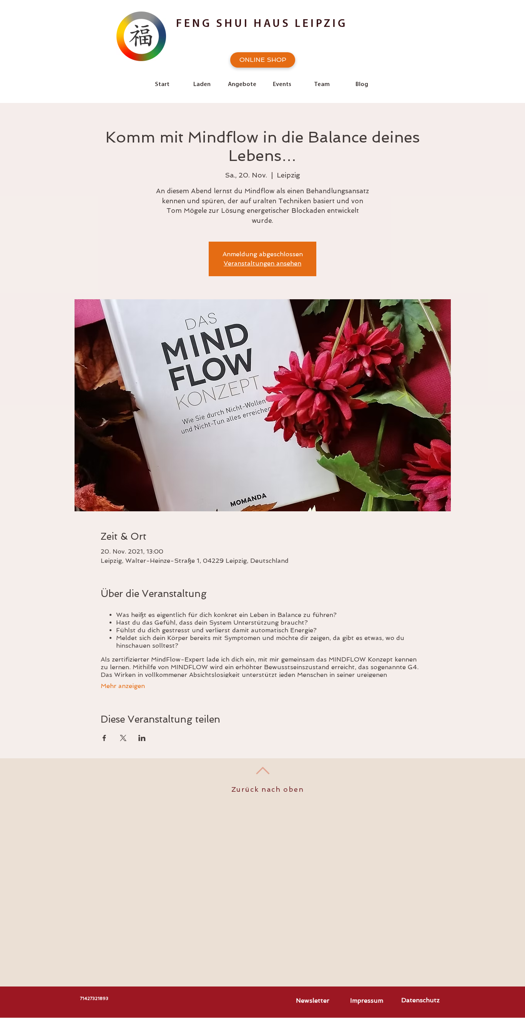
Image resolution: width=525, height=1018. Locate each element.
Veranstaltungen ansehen (262, 263)
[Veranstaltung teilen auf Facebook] (104, 738)
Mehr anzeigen (123, 686)
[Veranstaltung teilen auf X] (123, 738)
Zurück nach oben (267, 789)
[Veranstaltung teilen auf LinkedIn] (142, 738)
